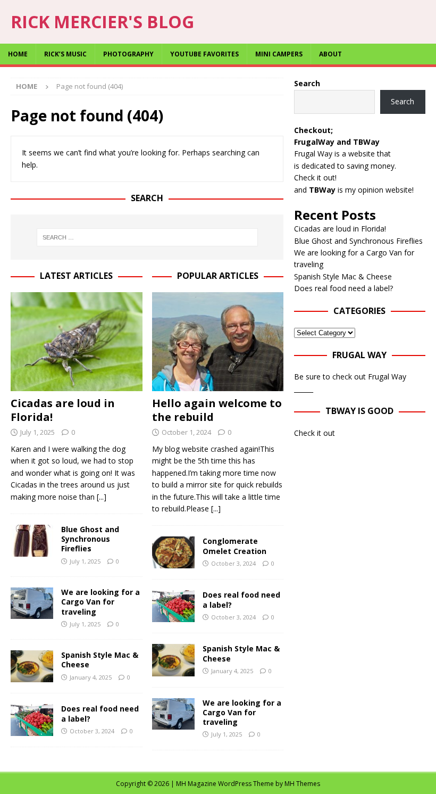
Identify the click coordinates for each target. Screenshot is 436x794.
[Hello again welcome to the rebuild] (218, 341)
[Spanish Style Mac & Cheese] (32, 666)
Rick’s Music (65, 54)
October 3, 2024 (92, 731)
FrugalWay (314, 142)
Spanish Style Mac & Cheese (99, 659)
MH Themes (302, 783)
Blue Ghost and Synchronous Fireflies (90, 538)
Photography (128, 54)
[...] (101, 497)
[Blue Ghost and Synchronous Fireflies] (32, 541)
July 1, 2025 (37, 432)
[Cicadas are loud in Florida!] (76, 341)
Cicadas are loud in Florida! (63, 410)
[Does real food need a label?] (32, 720)
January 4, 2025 (91, 677)
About (330, 54)
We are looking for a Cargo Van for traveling (100, 601)
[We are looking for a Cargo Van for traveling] (32, 603)
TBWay (366, 142)
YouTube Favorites (204, 54)
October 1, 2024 (186, 432)
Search (307, 83)
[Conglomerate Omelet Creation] (173, 552)
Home (18, 54)
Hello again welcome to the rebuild (217, 410)
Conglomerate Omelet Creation (234, 546)
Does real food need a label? (100, 713)
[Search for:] (147, 237)
